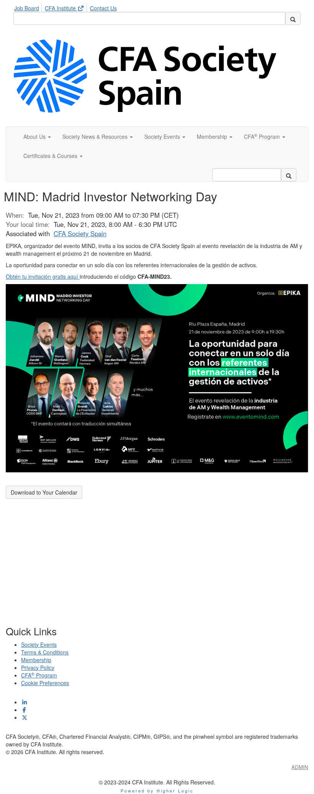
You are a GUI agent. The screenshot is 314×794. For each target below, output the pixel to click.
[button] (37, 136)
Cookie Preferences (45, 683)
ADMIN (299, 767)
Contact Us (103, 8)
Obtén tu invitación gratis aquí (43, 276)
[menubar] (67, 7)
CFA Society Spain (80, 233)
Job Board (26, 8)
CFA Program (39, 675)
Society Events (39, 644)
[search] (293, 18)
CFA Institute (61, 8)
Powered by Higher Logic (157, 790)
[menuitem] (28, 7)
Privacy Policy (37, 667)
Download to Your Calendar (44, 492)
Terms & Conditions (45, 652)
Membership (36, 660)
